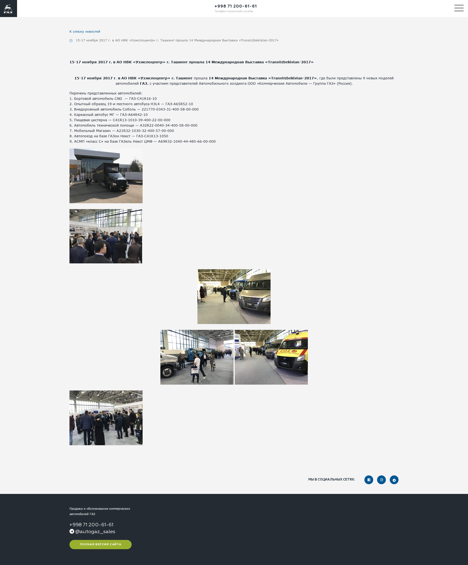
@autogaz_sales (94, 531)
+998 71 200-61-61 (235, 6)
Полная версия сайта (100, 544)
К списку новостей (84, 31)
